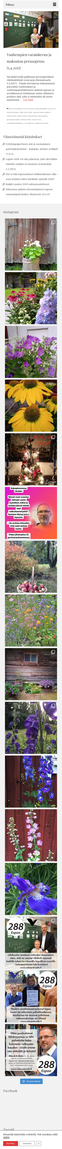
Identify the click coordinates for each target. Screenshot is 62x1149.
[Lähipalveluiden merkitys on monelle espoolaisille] (31, 1050)
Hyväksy (10, 1143)
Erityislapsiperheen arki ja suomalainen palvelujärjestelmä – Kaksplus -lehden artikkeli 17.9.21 (32, 149)
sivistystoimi (26, 119)
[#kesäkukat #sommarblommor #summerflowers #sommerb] (31, 244)
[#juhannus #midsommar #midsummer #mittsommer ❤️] (31, 352)
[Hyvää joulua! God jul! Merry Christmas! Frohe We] (31, 459)
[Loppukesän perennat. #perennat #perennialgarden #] (31, 674)
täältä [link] (6, 1137)
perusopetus (43, 116)
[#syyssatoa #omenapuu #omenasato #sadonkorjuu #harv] (31, 567)
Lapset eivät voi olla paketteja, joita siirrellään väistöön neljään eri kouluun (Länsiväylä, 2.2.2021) (31, 164)
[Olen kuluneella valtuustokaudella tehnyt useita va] (31, 996)
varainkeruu (29, 123)
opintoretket (22, 116)
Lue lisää (28, 100)
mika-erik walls (26, 112)
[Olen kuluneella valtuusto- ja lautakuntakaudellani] (31, 943)
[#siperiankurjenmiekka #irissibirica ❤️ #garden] (31, 889)
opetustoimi (11, 116)
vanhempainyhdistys (15, 123)
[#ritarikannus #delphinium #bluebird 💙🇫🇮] (31, 782)
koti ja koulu (28, 109)
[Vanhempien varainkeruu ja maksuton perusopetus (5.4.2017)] (31, 29)
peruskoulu (32, 116)
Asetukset (27, 1143)
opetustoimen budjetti (41, 112)
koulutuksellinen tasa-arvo (45, 109)
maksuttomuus (13, 112)
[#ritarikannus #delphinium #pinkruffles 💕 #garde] (31, 835)
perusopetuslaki (13, 119)
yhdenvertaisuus (41, 123)
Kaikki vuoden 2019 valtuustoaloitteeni (27, 184)
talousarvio (36, 119)
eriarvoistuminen (15, 109)
